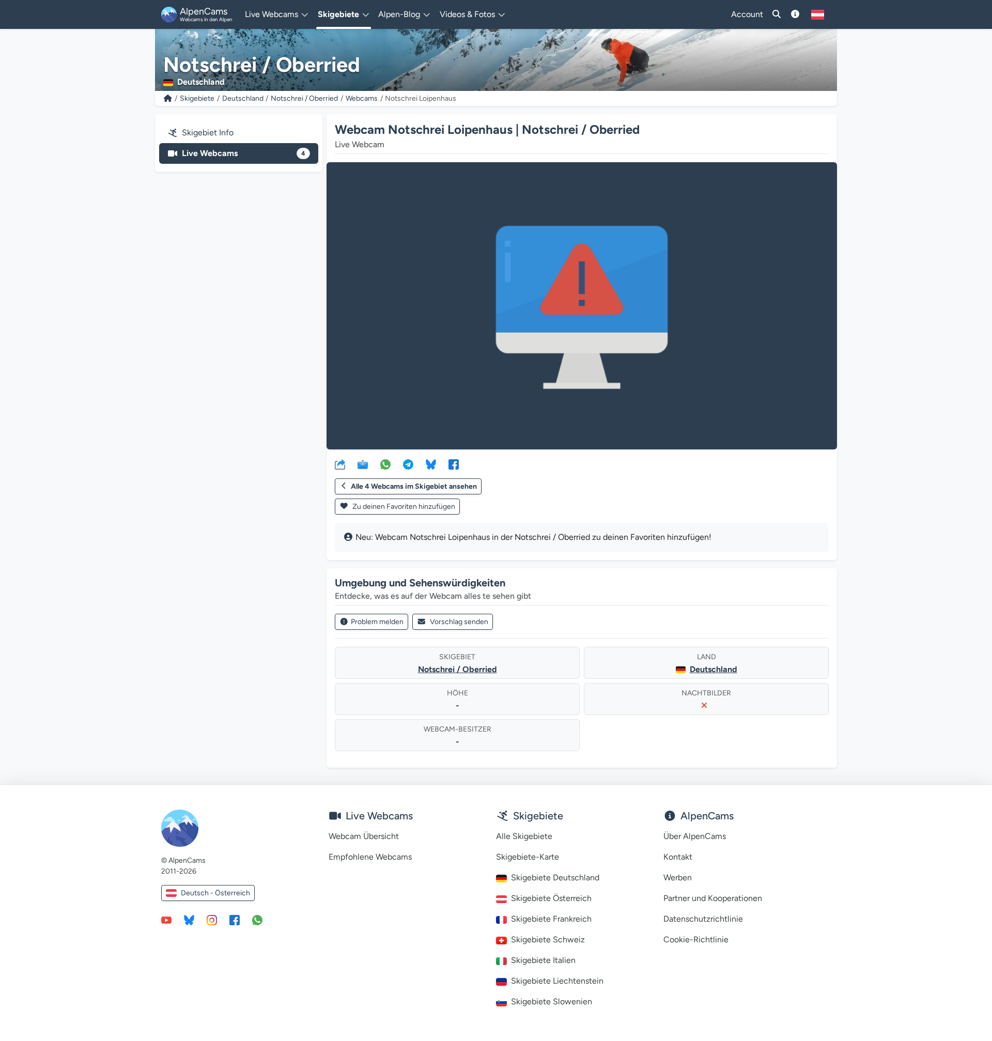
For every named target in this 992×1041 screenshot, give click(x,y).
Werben (677, 877)
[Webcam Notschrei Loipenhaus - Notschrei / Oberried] (582, 305)
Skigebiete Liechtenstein (557, 981)
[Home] (168, 98)
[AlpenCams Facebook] (234, 919)
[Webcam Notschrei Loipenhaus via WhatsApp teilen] (385, 464)
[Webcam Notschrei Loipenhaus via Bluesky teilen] (431, 464)
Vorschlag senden (459, 621)
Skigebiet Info (208, 132)
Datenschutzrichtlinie (703, 919)
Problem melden (377, 621)
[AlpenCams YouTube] (166, 919)
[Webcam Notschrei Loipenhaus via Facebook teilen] (453, 464)
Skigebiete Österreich (551, 898)
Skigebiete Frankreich (551, 919)
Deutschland (243, 98)
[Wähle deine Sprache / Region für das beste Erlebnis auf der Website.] (817, 14)
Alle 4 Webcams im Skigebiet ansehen (414, 486)
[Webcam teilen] (340, 464)
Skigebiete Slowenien (551, 1001)
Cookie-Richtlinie (696, 939)
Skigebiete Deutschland (555, 877)
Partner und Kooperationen (712, 898)
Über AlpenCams (694, 836)
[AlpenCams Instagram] (212, 919)
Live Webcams (243, 153)
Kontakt (677, 857)
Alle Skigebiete (524, 836)
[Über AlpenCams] (795, 14)
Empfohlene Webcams (370, 857)
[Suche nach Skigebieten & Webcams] (776, 14)
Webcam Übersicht (364, 836)
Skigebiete (197, 98)
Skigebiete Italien (543, 960)
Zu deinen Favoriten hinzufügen (403, 506)
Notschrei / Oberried (304, 98)
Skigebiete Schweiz (548, 939)
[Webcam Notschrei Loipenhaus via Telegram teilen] (408, 464)
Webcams (362, 98)
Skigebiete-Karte (527, 857)
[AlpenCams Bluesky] (189, 919)
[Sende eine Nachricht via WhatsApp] (257, 919)
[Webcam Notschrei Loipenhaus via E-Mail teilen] (363, 464)
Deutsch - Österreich (215, 893)
